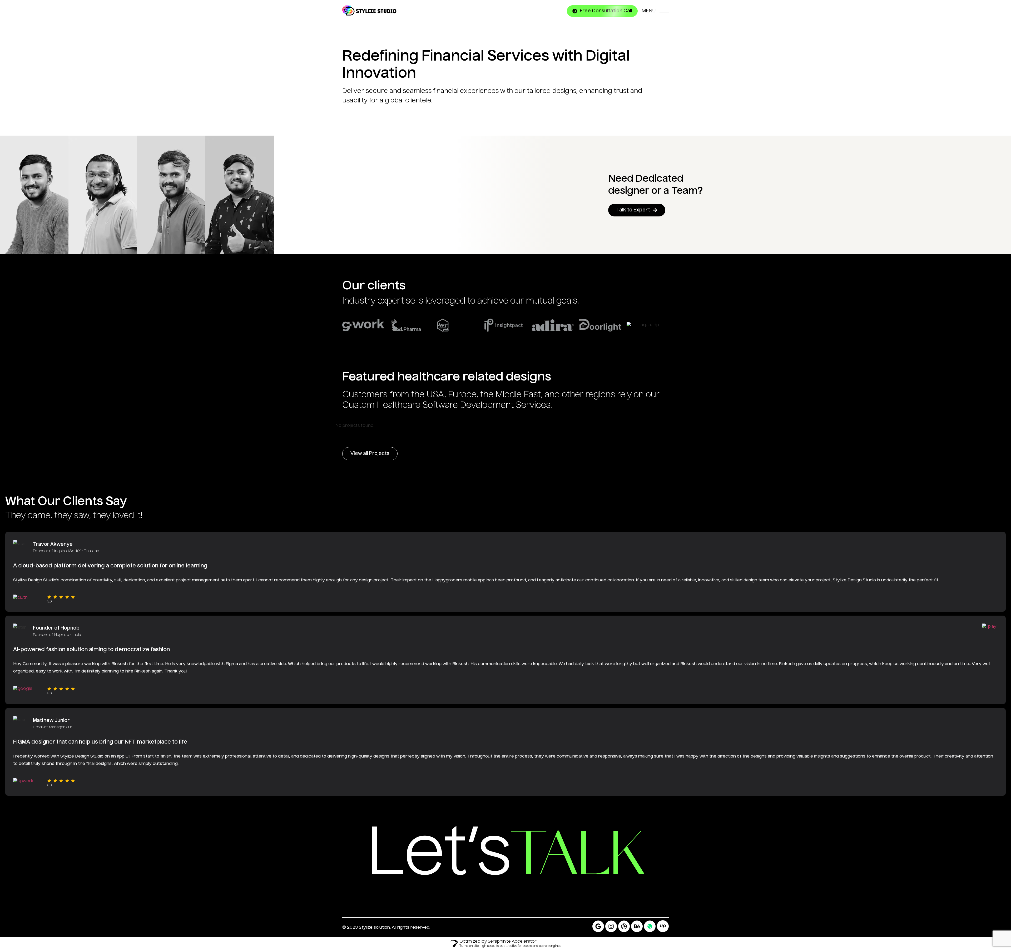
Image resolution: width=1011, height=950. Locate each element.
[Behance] (637, 926)
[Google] (598, 926)
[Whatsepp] (650, 926)
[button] (602, 11)
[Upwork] (663, 926)
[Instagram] (611, 926)
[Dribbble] (624, 926)
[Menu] (655, 11)
